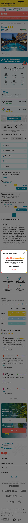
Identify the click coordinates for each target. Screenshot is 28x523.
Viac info (14, 270)
